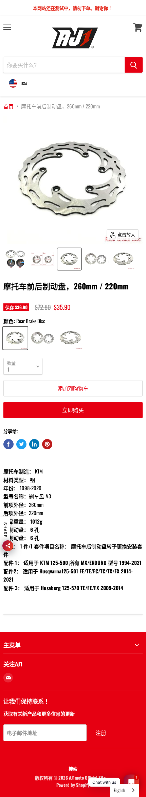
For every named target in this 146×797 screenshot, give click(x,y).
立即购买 (73, 410)
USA (24, 83)
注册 (100, 732)
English (119, 790)
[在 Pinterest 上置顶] (47, 444)
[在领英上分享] (34, 444)
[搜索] (134, 65)
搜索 (73, 768)
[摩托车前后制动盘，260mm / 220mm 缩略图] (16, 259)
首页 (8, 106)
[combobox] (124, 790)
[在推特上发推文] (21, 444)
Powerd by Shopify (73, 784)
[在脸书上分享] (8, 444)
